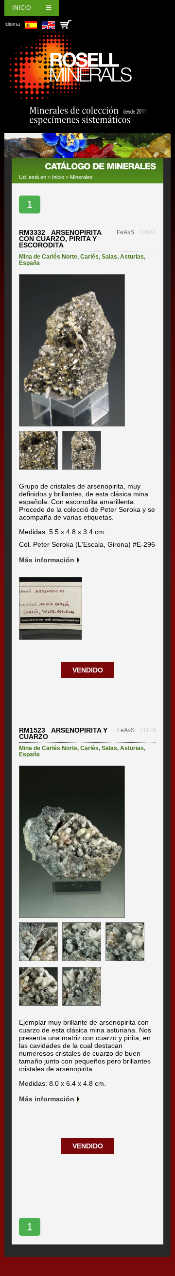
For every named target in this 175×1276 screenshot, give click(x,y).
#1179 (148, 730)
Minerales (81, 177)
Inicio (21, 7)
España (29, 263)
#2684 (147, 232)
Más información (46, 560)
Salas (109, 256)
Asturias (132, 256)
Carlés (89, 256)
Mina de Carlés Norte (48, 256)
